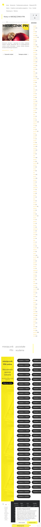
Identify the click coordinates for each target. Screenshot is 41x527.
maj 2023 (35, 163)
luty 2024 (35, 131)
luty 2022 (35, 215)
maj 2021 (35, 247)
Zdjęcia (22, 505)
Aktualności (12, 5)
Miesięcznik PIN (32, 5)
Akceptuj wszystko (32, 522)
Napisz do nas (35, 506)
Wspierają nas (9, 11)
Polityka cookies (27, 519)
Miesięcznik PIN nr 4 (5, 50)
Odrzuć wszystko (22, 522)
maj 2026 (35, 37)
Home (7, 5)
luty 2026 (35, 46)
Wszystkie (17, 505)
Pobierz (12, 50)
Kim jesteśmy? (29, 506)
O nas (30, 8)
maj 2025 (35, 78)
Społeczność (17, 507)
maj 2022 (35, 206)
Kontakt (34, 8)
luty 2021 (35, 257)
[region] (27, 516)
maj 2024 (35, 122)
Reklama (16, 11)
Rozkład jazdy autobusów (22, 5)
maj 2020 (35, 289)
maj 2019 (35, 332)
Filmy (22, 507)
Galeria (7, 8)
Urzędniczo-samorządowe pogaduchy (19, 8)
